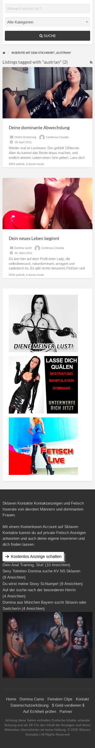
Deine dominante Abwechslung (39, 127)
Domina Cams (32, 699)
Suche (49, 36)
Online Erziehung (25, 137)
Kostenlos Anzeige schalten (36, 556)
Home (11, 699)
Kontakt (82, 699)
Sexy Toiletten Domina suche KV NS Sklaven (41, 571)
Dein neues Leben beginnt (34, 238)
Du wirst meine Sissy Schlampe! (31, 584)
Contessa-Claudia (57, 137)
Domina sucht (23, 248)
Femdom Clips (60, 699)
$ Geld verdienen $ (68, 705)
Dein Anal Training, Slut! (23, 565)
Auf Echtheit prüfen (39, 711)
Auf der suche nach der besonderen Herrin (39, 590)
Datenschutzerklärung (29, 705)
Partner (65, 711)
